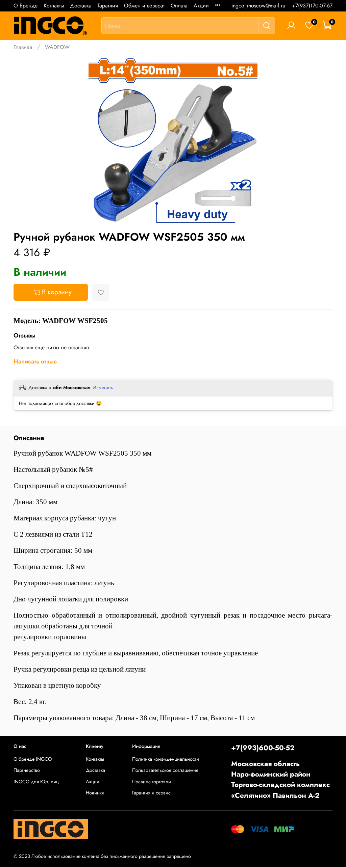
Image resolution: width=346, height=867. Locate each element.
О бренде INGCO (33, 759)
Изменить (103, 387)
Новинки (95, 792)
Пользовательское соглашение (165, 770)
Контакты (54, 5)
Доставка (81, 5)
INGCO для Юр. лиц (36, 781)
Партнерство (27, 770)
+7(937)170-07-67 (312, 5)
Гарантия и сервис (151, 792)
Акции (201, 5)
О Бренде (26, 5)
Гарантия (108, 5)
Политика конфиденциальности (165, 759)
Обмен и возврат (144, 5)
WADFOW (57, 47)
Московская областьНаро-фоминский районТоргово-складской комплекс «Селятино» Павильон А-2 (280, 780)
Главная (23, 47)
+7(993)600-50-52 (263, 748)
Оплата (179, 5)
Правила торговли (151, 781)
